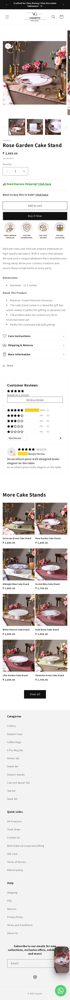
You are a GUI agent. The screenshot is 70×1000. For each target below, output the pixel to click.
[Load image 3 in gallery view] (53, 127)
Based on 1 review (18, 395)
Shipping (12, 892)
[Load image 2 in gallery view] (35, 127)
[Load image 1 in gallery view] (17, 127)
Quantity (7, 164)
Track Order (14, 829)
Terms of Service (16, 862)
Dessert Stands (16, 774)
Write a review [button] (35, 399)
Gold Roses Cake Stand (47, 629)
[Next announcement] (63, 5)
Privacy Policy (15, 917)
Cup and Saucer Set (18, 782)
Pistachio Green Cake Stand (49, 675)
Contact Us (13, 837)
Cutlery (11, 725)
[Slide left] (4, 128)
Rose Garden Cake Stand (47, 538)
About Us (12, 933)
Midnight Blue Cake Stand (16, 584)
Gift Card (12, 853)
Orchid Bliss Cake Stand (47, 584)
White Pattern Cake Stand (16, 629)
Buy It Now (35, 216)
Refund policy (15, 870)
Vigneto (38, 993)
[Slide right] (66, 128)
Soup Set (12, 798)
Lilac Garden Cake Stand (15, 675)
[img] (27, 449)
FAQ (9, 900)
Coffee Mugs (14, 742)
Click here (44, 184)
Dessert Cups (14, 734)
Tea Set (11, 790)
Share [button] (10, 365)
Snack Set (12, 766)
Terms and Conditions (20, 925)
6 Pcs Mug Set (15, 750)
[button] (7, 17)
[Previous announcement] (7, 5)
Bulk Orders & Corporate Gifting (25, 845)
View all (35, 694)
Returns (11, 909)
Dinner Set (13, 758)
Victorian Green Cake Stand (17, 538)
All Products (14, 821)
